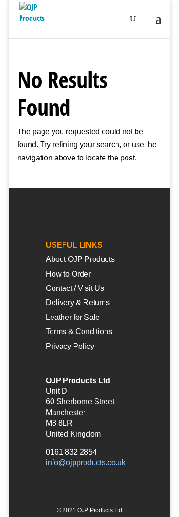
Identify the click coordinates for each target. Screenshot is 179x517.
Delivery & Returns (78, 302)
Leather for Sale (73, 317)
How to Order (68, 274)
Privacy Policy (70, 346)
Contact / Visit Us (75, 288)
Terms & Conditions (79, 332)
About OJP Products (80, 259)
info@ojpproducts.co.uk (86, 462)
